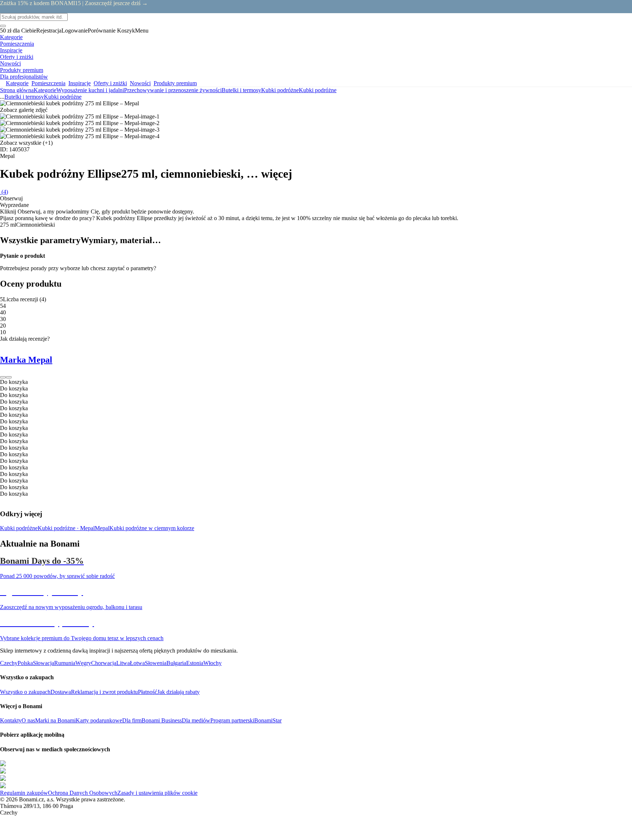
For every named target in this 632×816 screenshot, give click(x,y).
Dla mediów (196, 720)
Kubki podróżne (317, 90)
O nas (28, 720)
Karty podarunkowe (99, 720)
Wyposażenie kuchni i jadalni (90, 90)
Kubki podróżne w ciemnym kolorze (151, 528)
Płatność (147, 692)
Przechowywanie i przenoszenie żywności (173, 90)
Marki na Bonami (55, 720)
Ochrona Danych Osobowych (82, 793)
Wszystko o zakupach (25, 692)
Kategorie (45, 90)
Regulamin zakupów (24, 793)
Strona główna (17, 90)
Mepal (102, 528)
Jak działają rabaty (178, 692)
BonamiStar (268, 720)
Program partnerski (232, 720)
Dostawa (60, 692)
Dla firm (132, 720)
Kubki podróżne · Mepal (66, 528)
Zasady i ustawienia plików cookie (157, 793)
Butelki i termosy (241, 90)
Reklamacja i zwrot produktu (104, 692)
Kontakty (11, 720)
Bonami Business (162, 720)
